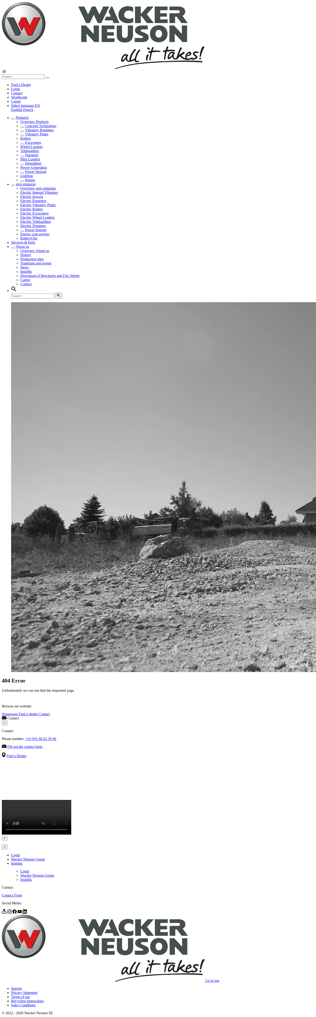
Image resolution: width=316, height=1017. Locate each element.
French (28, 110)
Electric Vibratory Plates (38, 205)
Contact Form (12, 895)
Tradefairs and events (35, 263)
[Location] (4, 912)
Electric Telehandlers (35, 222)
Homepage (10, 714)
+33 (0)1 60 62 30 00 (40, 739)
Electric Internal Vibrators (39, 192)
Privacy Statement (24, 993)
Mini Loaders (30, 159)
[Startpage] (103, 68)
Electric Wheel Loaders (37, 217)
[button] (25, 106)
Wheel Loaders (31, 147)
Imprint (16, 988)
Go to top (212, 981)
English (17, 110)
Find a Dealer (21, 85)
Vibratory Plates (36, 134)
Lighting (26, 176)
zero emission (26, 184)
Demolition (33, 163)
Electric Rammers (33, 201)
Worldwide (19, 97)
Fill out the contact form (24, 747)
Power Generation (33, 167)
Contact (16, 93)
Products (22, 118)
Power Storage (35, 172)
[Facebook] (15, 912)
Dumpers (31, 155)
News (24, 267)
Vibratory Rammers (39, 130)
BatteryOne (28, 238)
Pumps (30, 180)
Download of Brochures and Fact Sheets (50, 276)
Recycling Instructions (27, 1001)
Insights (26, 271)
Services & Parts (23, 242)
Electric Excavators (34, 213)
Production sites (31, 259)
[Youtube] (20, 912)
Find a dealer (29, 714)
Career (16, 101)
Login (15, 89)
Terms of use (20, 997)
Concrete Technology (40, 126)
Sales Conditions (23, 1005)
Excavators (33, 142)
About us (22, 247)
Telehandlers (29, 151)
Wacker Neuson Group (28, 859)
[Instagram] (9, 912)
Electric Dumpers (33, 226)
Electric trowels (31, 197)
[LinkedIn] (25, 912)
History (25, 255)
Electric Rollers (31, 209)
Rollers (25, 138)
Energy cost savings (35, 234)
